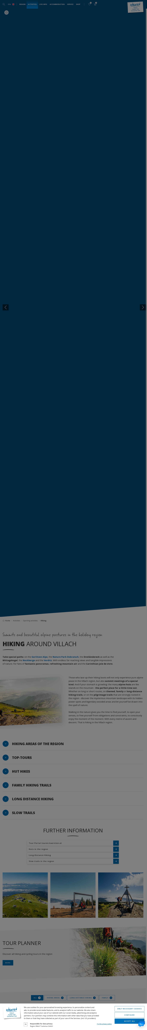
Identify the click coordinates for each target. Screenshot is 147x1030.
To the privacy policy (104, 1024)
